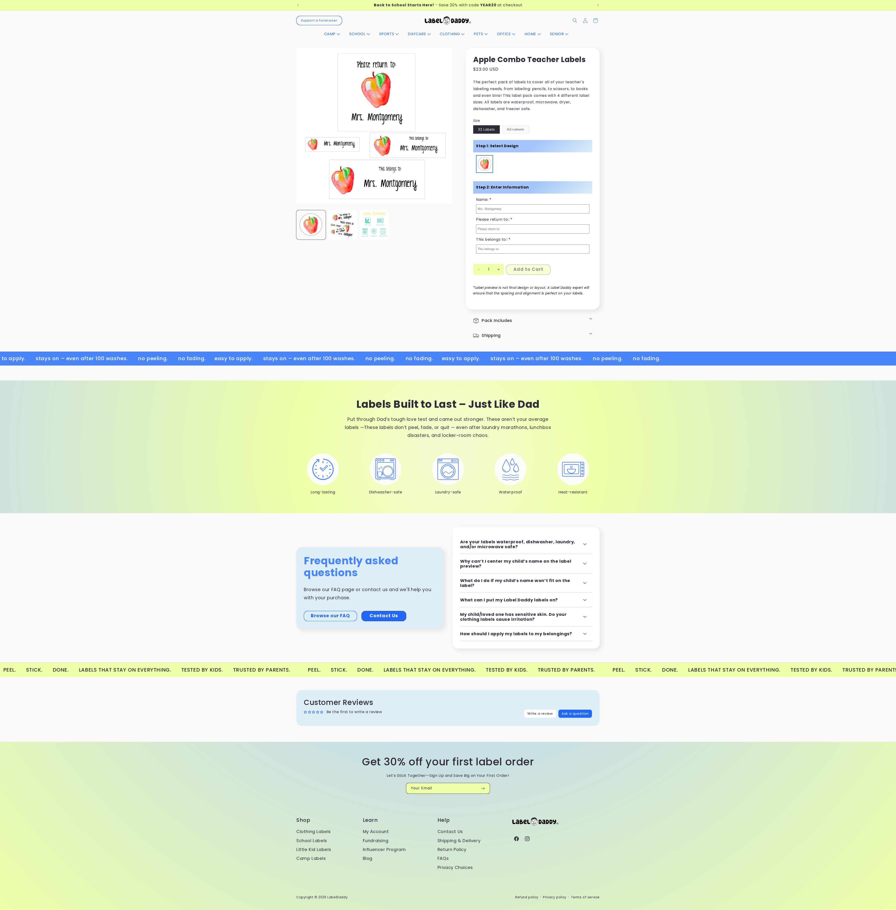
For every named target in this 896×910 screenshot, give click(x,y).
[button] (333, 34)
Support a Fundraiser (319, 20)
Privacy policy (554, 897)
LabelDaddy (337, 897)
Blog (367, 858)
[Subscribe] (483, 788)
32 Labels (486, 129)
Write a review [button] (540, 713)
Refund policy (527, 897)
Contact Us (384, 616)
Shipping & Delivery (459, 841)
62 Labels (518, 130)
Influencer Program (384, 849)
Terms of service (585, 897)
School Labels (311, 841)
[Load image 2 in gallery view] (374, 225)
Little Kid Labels (313, 849)
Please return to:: (494, 219)
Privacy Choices (455, 867)
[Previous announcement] (298, 5)
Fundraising (375, 841)
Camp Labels (311, 858)
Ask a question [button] (575, 713)
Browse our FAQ (330, 616)
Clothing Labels (313, 831)
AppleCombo (484, 158)
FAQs (443, 858)
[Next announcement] (598, 5)
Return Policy (452, 849)
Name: (483, 199)
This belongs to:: (493, 239)
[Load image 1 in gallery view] (342, 225)
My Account (376, 831)
